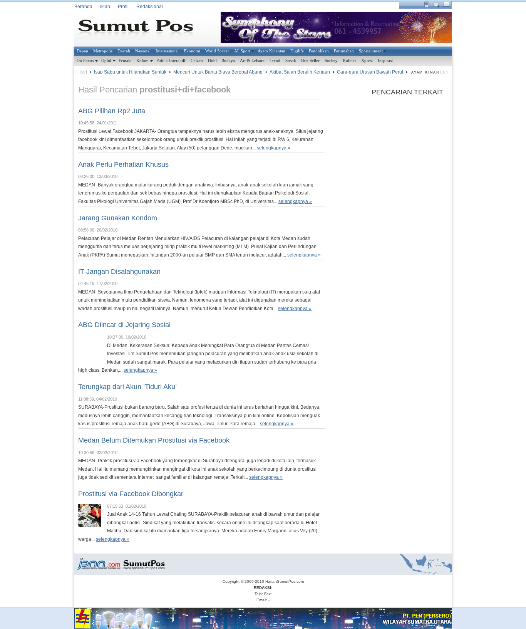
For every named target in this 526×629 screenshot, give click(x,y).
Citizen (197, 60)
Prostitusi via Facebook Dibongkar (130, 494)
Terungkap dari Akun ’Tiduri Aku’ (127, 387)
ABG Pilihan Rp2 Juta (111, 111)
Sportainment (371, 51)
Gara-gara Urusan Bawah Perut (365, 72)
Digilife (297, 51)
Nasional (143, 51)
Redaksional (149, 6)
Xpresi (367, 60)
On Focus (85, 60)
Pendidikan (319, 51)
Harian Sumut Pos (141, 29)
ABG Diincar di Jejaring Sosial (124, 325)
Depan (82, 51)
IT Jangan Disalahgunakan (119, 271)
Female (125, 60)
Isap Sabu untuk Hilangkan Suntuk (125, 72)
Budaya (228, 60)
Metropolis (102, 51)
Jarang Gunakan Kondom (117, 218)
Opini (106, 60)
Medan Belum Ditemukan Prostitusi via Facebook (153, 440)
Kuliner (349, 60)
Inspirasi (385, 60)
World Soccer (217, 51)
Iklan (105, 6)
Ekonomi (192, 51)
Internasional (167, 51)
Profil (123, 6)
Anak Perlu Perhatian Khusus (123, 164)
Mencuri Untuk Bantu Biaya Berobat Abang (212, 72)
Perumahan (344, 51)
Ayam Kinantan (271, 51)
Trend (275, 60)
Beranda (83, 6)
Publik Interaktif (171, 60)
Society (331, 60)
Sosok (290, 60)
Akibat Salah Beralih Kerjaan (294, 72)
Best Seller (310, 60)
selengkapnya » (273, 148)
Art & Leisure (252, 60)
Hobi (212, 60)
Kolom (142, 60)
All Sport (242, 51)
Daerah (123, 51)
